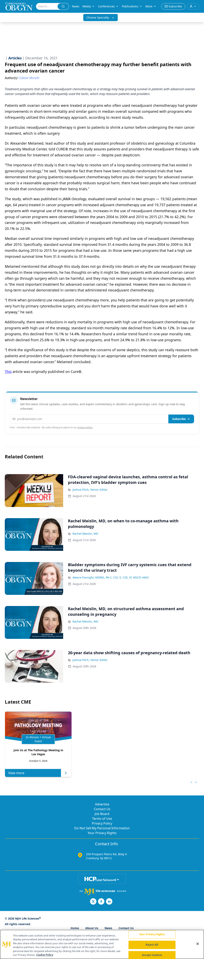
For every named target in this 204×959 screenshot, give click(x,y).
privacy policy (84, 427)
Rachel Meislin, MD (85, 533)
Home (75, 928)
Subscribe (179, 419)
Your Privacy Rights (102, 833)
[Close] (197, 943)
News (75, 6)
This (8, 371)
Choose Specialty (97, 17)
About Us (91, 928)
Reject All (152, 944)
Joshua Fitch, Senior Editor (90, 489)
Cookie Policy (44, 955)
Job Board (102, 814)
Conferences (106, 6)
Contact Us (102, 809)
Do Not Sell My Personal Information (102, 828)
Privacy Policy (102, 823)
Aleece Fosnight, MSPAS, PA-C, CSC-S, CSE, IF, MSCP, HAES (111, 577)
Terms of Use (102, 818)
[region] (102, 944)
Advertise (102, 804)
